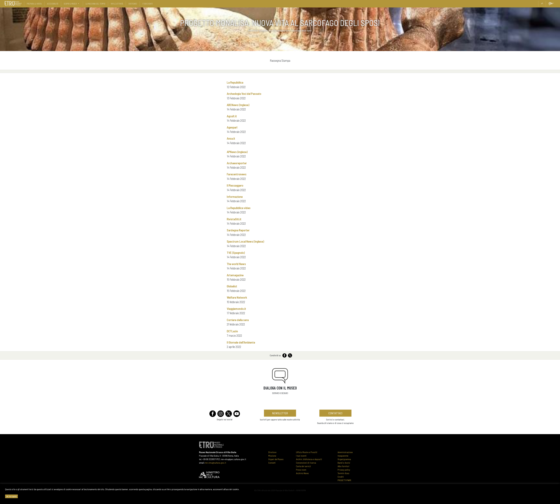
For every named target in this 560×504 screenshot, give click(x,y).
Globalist (232, 286)
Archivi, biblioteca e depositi (309, 459)
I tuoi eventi (301, 455)
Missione (272, 455)
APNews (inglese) (237, 152)
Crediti (341, 476)
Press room (301, 469)
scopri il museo (70, 3)
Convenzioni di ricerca (306, 462)
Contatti (272, 462)
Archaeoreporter (237, 163)
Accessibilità (52, 3)
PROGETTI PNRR (344, 480)
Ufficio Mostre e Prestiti (306, 452)
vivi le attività (117, 3)
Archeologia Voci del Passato (244, 93)
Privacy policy (344, 469)
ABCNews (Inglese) (238, 105)
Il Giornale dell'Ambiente (241, 342)
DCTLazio (232, 331)
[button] (554, 3)
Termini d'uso (343, 473)
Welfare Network (237, 297)
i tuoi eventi (147, 3)
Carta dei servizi (303, 466)
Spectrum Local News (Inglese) (245, 241)
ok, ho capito (11, 496)
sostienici (132, 3)
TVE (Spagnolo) (236, 252)
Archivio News (302, 473)
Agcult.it (232, 116)
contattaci (335, 413)
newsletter (280, 413)
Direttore (272, 452)
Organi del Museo (276, 459)
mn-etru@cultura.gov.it (215, 462)
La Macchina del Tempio (95, 3)
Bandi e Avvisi (344, 462)
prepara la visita (34, 3)
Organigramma (344, 459)
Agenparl (232, 127)
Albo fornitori (343, 466)
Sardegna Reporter (238, 230)
